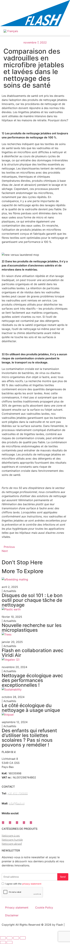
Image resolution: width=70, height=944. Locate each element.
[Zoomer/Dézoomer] (3, 937)
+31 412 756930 (17, 793)
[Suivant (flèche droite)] (9, 942)
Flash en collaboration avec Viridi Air (32, 653)
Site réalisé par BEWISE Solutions (23, 928)
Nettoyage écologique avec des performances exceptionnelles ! (32, 680)
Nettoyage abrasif (12, 843)
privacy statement (31, 883)
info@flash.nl (16, 803)
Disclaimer (12, 915)
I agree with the (23, 884)
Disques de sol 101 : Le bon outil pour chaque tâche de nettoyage (32, 600)
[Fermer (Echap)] (23, 937)
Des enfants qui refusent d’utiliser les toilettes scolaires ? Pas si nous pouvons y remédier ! (29, 738)
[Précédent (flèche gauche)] (3, 942)
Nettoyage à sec (11, 835)
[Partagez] (16, 937)
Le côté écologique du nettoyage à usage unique (31, 708)
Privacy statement (16, 907)
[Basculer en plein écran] (9, 937)
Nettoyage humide (12, 839)
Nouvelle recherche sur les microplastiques (32, 627)
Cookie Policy (44, 907)
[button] (35, 36)
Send (63, 876)
